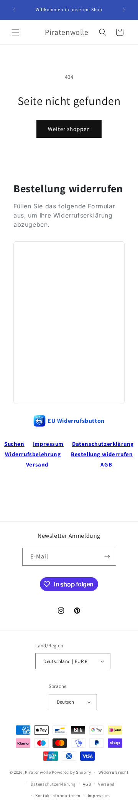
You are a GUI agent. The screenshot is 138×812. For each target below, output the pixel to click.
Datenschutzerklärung (103, 443)
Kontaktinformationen (57, 795)
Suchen (14, 443)
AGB (106, 464)
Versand (37, 464)
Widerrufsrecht (114, 772)
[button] (15, 32)
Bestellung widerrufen (102, 454)
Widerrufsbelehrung (33, 454)
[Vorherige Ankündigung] (14, 10)
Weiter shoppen (69, 129)
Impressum (48, 443)
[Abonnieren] (107, 557)
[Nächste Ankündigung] (123, 10)
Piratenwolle (38, 772)
